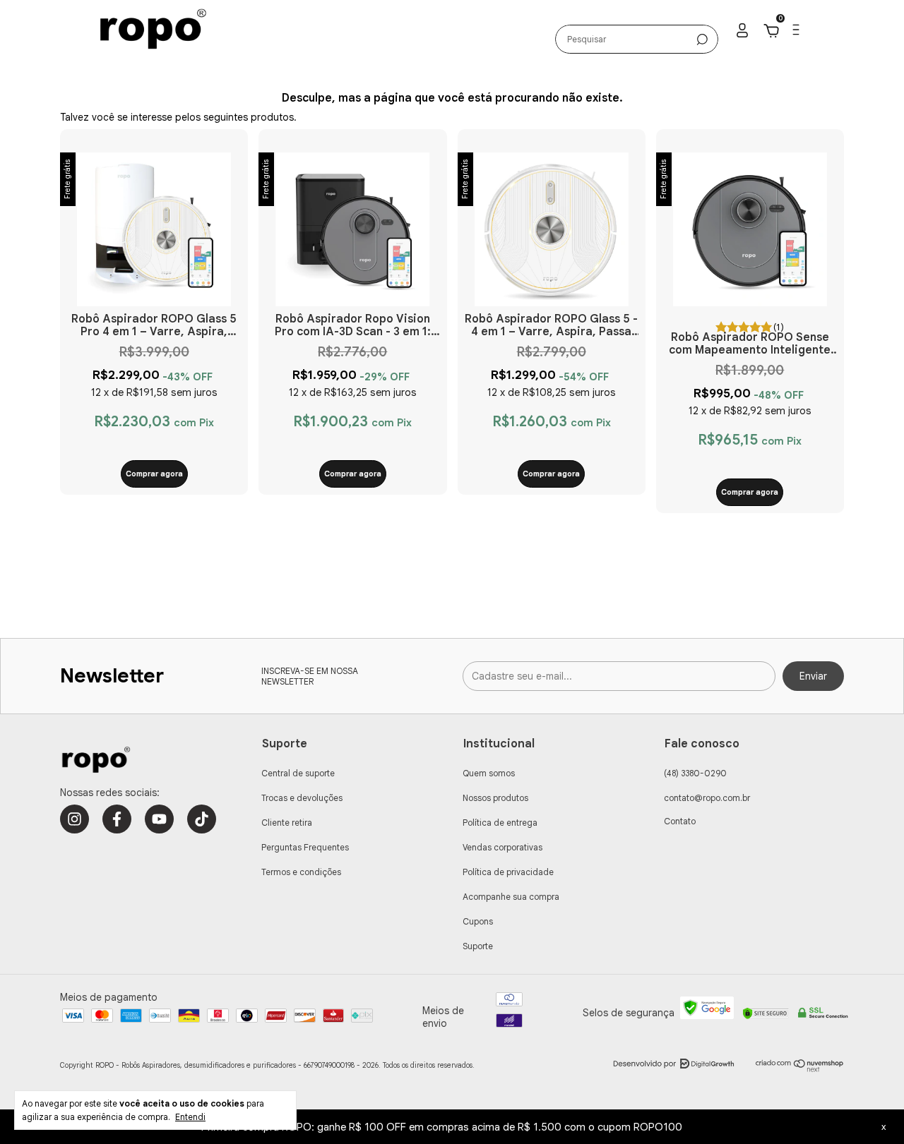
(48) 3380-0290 (695, 773)
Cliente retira (286, 822)
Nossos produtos (495, 798)
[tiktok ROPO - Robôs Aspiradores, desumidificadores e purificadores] (201, 819)
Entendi (190, 1117)
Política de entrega (500, 822)
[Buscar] (702, 39)
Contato (680, 821)
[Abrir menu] (795, 33)
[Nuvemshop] (800, 1069)
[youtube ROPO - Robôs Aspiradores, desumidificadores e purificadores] (159, 819)
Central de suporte (298, 773)
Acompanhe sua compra (511, 896)
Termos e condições (301, 872)
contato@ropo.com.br (707, 798)
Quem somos (489, 773)
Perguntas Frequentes (305, 847)
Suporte (478, 946)
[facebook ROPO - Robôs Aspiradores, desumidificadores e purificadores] (116, 819)
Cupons (478, 921)
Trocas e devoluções (302, 798)
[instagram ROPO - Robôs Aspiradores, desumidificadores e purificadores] (74, 819)
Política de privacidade (508, 872)
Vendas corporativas (502, 847)
